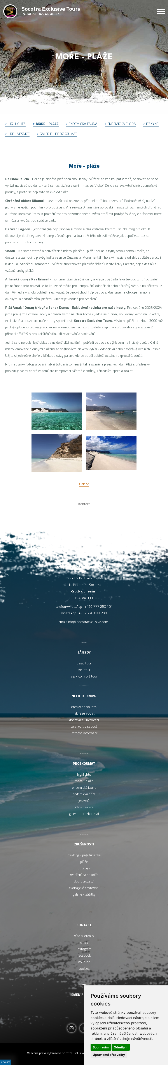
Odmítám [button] (121, 1047)
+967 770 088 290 (93, 613)
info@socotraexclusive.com (89, 621)
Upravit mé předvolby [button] (109, 1054)
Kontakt (84, 924)
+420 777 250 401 (98, 606)
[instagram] (71, 1028)
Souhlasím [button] (101, 1047)
